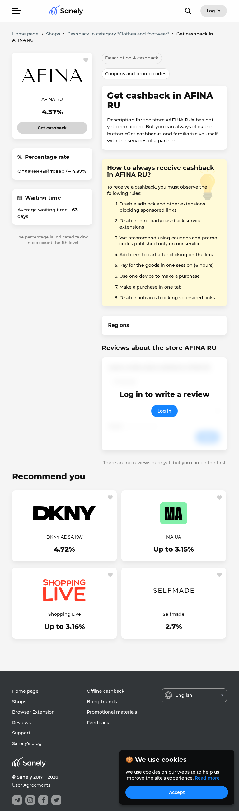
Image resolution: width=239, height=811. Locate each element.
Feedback (98, 722)
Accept (177, 792)
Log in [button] (214, 11)
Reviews (21, 722)
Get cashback (52, 126)
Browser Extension (33, 712)
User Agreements (31, 785)
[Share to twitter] (56, 800)
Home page (25, 691)
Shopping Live (64, 614)
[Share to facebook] (43, 800)
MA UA (173, 537)
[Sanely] (66, 11)
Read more (207, 778)
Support (21, 733)
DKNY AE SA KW (64, 537)
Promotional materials (112, 712)
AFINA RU (52, 99)
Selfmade (174, 614)
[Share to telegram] (17, 800)
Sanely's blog (27, 743)
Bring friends (102, 702)
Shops (19, 702)
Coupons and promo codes (135, 74)
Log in (164, 411)
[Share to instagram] (30, 800)
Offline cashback (105, 691)
